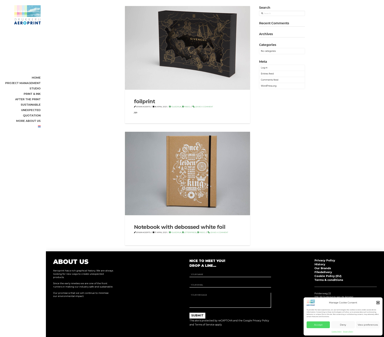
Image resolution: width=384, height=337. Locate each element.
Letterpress (190, 232)
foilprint (144, 101)
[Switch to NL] (39, 126)
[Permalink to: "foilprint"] (187, 48)
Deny (343, 324)
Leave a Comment (203, 106)
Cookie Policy (337, 331)
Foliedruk (176, 106)
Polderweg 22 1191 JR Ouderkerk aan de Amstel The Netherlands (333, 297)
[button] (378, 302)
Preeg (187, 106)
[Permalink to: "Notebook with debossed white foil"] (187, 173)
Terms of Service (204, 324)
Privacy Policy (348, 331)
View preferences (368, 324)
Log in (264, 67)
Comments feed (269, 79)
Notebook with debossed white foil (179, 227)
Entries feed (267, 73)
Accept (318, 324)
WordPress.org (268, 85)
